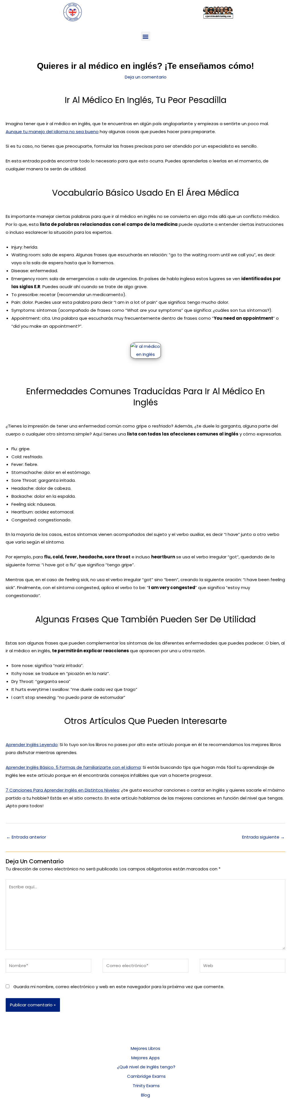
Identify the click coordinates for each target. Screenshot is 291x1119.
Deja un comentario (146, 77)
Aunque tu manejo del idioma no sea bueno (52, 132)
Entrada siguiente (263, 837)
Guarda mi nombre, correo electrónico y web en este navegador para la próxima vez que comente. (118, 987)
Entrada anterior (26, 837)
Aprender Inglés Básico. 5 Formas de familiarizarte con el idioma (73, 767)
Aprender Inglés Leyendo (32, 745)
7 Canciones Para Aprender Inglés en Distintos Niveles (62, 790)
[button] (145, 36)
